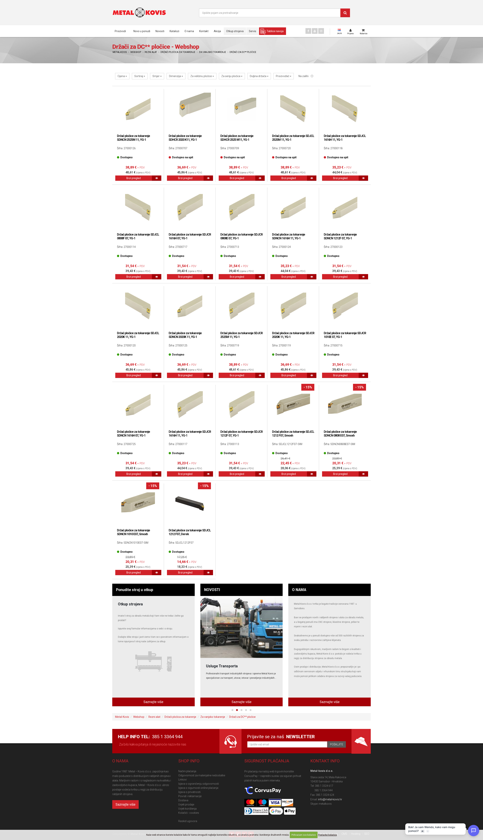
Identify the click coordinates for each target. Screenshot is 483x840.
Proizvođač (283, 76)
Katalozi (174, 31)
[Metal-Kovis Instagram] (321, 31)
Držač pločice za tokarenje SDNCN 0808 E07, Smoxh (340, 433)
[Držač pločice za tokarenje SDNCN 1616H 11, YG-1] (293, 207)
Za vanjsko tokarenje (212, 52)
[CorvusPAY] (262, 790)
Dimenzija (175, 76)
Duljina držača (258, 76)
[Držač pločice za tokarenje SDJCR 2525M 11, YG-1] (241, 306)
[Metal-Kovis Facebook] (308, 31)
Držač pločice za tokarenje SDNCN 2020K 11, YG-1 (185, 335)
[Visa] (275, 802)
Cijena (121, 76)
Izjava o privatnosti (189, 792)
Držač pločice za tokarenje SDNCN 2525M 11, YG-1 (133, 137)
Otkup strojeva (235, 31)
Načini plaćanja (187, 771)
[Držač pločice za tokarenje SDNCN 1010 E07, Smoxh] (138, 503)
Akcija (217, 31)
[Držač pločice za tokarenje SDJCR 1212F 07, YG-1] (241, 405)
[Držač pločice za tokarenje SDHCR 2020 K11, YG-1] (189, 109)
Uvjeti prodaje (186, 804)
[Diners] (256, 811)
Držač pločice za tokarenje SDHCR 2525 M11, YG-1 (236, 137)
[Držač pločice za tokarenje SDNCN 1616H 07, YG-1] (138, 405)
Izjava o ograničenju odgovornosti (198, 783)
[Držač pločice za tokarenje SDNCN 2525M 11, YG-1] (138, 109)
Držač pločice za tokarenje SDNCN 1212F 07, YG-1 (340, 236)
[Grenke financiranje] (241, 627)
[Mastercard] (250, 802)
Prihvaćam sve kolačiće (303, 835)
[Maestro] (263, 802)
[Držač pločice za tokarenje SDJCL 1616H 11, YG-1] (344, 109)
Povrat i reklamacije (190, 796)
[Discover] (287, 802)
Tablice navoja (275, 31)
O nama (189, 31)
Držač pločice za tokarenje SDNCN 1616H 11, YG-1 (288, 236)
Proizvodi (120, 31)
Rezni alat (151, 52)
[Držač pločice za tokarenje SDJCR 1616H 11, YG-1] (189, 405)
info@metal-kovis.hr (330, 799)
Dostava (183, 800)
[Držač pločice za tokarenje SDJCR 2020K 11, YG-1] (293, 306)
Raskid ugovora (187, 821)
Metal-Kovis (120, 52)
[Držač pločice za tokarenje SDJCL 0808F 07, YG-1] (138, 207)
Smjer (156, 76)
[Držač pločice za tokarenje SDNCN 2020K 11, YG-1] (189, 306)
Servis (252, 31)
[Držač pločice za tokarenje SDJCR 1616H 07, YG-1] (189, 207)
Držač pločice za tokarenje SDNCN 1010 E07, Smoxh (133, 532)
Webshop (135, 52)
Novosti (159, 31)
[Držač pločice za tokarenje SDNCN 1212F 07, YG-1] (344, 207)
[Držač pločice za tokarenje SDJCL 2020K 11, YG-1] (138, 306)
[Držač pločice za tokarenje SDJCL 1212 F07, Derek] (189, 503)
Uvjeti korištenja (187, 808)
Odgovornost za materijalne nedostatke (201, 775)
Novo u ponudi (141, 31)
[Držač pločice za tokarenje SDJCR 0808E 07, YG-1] (241, 207)
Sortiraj (139, 76)
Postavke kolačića (327, 835)
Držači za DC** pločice (243, 52)
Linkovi (182, 779)
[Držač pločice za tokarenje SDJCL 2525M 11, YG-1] (293, 109)
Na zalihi (303, 76)
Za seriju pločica (231, 76)
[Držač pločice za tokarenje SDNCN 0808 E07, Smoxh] (344, 405)
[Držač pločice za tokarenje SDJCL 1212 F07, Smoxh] (293, 405)
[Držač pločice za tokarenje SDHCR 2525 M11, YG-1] (241, 109)
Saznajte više (153, 702)
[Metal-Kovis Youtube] (315, 31)
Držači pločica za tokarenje (178, 52)
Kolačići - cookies (188, 812)
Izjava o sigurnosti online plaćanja (198, 787)
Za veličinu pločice (201, 76)
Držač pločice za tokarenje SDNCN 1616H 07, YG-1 (133, 433)
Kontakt (203, 31)
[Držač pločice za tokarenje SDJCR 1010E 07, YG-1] (344, 306)
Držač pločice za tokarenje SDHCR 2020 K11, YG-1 (185, 137)
